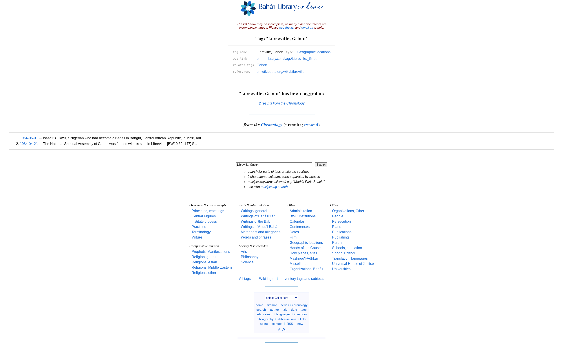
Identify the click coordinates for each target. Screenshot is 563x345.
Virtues (197, 237)
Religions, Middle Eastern (212, 267)
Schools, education (347, 248)
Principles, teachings (208, 211)
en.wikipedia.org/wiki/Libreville (281, 71)
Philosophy (249, 257)
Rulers (337, 242)
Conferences (300, 227)
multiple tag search (274, 187)
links (303, 319)
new (300, 323)
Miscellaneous (301, 264)
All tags (245, 279)
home (259, 305)
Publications (341, 232)
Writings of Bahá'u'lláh (258, 216)
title (285, 309)
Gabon (262, 65)
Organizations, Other (348, 211)
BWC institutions (303, 216)
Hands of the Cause (305, 248)
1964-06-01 (29, 138)
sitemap (272, 305)
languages (283, 314)
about (264, 323)
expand (311, 124)
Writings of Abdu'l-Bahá (259, 227)
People (337, 216)
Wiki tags (266, 279)
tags (304, 309)
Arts (244, 251)
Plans (336, 227)
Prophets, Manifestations (211, 251)
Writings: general (254, 211)
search (261, 309)
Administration (301, 211)
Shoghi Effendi (343, 253)
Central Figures (204, 216)
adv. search (264, 314)
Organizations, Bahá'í (306, 269)
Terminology (201, 232)
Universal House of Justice (353, 264)
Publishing (340, 237)
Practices (199, 227)
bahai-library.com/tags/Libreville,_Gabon (288, 59)
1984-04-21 (29, 144)
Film (293, 237)
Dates (294, 232)
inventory (300, 314)
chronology (299, 305)
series (285, 305)
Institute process (204, 221)
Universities (341, 269)
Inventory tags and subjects (303, 279)
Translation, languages (350, 258)
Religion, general (205, 257)
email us (307, 27)
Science (247, 262)
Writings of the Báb (255, 221)
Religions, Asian (204, 262)
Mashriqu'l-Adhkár (304, 258)
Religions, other (204, 273)
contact (277, 323)
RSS (290, 323)
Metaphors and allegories (260, 232)
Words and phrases (256, 237)
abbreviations (287, 319)
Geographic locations (314, 52)
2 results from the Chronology (282, 103)
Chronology (271, 124)
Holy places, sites (303, 253)
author (274, 309)
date (294, 309)
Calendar (297, 221)
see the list (286, 27)
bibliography (265, 319)
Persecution (341, 221)
